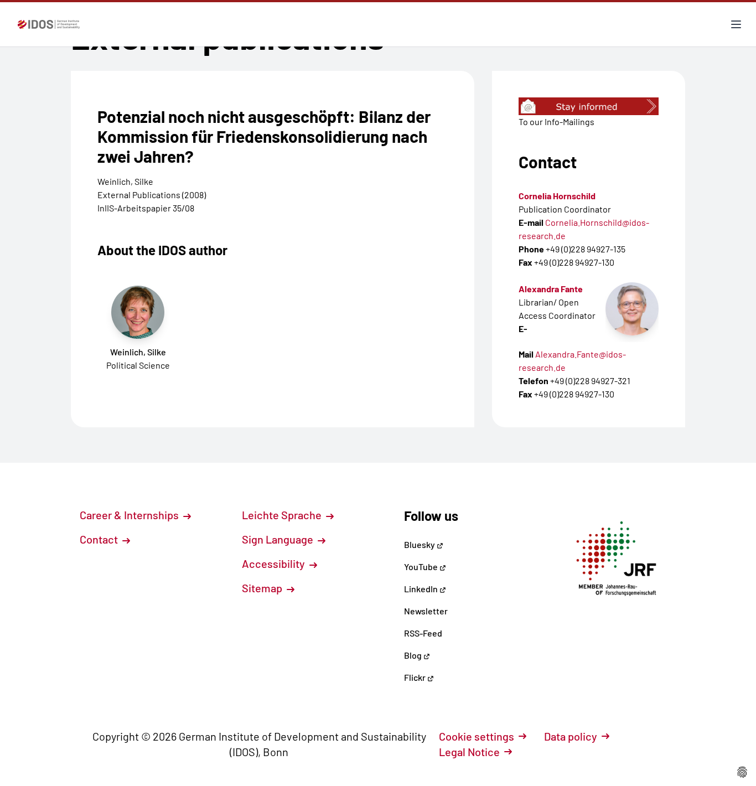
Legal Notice (469, 751)
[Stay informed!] (589, 106)
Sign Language (278, 539)
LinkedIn (421, 588)
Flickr (415, 677)
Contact (100, 539)
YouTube (421, 566)
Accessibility (274, 563)
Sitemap (263, 587)
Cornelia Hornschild (557, 195)
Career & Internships (130, 514)
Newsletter (426, 611)
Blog (413, 655)
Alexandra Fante (551, 288)
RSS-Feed (423, 633)
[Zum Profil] (632, 308)
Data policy (570, 736)
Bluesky (420, 544)
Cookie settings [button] (476, 736)
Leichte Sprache (283, 514)
